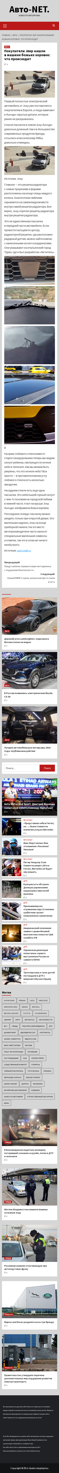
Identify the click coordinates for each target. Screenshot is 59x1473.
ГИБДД (15, 1026)
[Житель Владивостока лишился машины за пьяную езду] (29, 1187)
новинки (35, 1090)
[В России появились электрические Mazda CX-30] (29, 670)
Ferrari (22, 1000)
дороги (25, 1084)
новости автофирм (13, 1097)
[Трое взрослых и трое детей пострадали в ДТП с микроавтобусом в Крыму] (11, 976)
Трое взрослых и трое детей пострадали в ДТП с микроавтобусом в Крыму (39, 975)
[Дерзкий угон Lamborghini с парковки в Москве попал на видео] (29, 616)
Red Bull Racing (11, 1013)
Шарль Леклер (10, 1084)
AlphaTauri (9, 1000)
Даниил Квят (10, 1032)
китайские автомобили (15, 1090)
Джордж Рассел (27, 1032)
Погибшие (32, 1052)
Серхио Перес (37, 1058)
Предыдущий (27, 566)
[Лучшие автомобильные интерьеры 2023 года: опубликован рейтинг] (29, 725)
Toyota (26, 1013)
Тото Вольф (33, 1071)
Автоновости (45, 1020)
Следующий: (31, 577)
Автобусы (29, 1020)
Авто (7, 47)
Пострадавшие (11, 1058)
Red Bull (36, 1007)
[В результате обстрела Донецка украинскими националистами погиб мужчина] (11, 889)
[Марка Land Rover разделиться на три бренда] (29, 1299)
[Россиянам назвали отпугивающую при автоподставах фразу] (29, 1243)
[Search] (54, 25)
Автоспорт (9, 800)
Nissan (25, 1007)
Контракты (45, 1032)
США (25, 1058)
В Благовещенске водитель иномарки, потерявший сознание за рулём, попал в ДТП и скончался (28, 1153)
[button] (5, 25)
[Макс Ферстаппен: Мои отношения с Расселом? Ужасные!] (11, 846)
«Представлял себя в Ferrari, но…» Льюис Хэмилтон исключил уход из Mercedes (38, 826)
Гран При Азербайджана (33, 1026)
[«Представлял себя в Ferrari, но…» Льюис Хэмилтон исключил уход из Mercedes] (11, 826)
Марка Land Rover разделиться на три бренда (29, 1322)
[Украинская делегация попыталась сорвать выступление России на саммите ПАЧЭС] (11, 955)
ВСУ (5, 1026)
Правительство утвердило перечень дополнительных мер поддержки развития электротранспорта (28, 1378)
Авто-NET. (29, 9)
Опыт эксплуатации (13, 1052)
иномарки (38, 1084)
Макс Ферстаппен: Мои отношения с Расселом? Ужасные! (36, 846)
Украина (47, 1071)
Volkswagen (41, 1013)
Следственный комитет (15, 1065)
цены (6, 1103)
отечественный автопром (40, 1097)
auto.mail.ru (24, 550)
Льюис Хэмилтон (12, 1039)
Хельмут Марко (33, 1077)
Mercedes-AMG (10, 1007)
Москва (28, 1045)
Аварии (7, 1020)
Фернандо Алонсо (12, 1077)
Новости (8, 1314)
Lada (32, 1000)
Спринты (35, 1065)
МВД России (30, 1039)
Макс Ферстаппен (12, 1045)
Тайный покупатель (13, 1071)
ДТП (25, 881)
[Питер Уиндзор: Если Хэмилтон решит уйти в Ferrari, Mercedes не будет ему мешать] (11, 867)
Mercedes (43, 1000)
